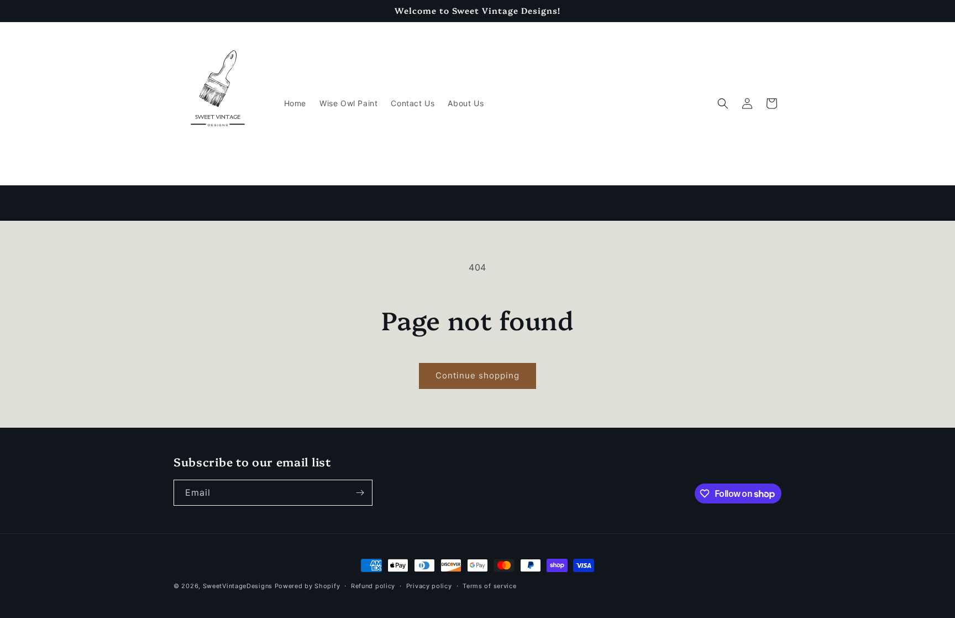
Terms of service (489, 586)
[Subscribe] (360, 493)
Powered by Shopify (307, 586)
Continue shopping (477, 375)
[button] (723, 103)
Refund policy (373, 586)
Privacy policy (429, 586)
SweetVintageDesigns (237, 586)
